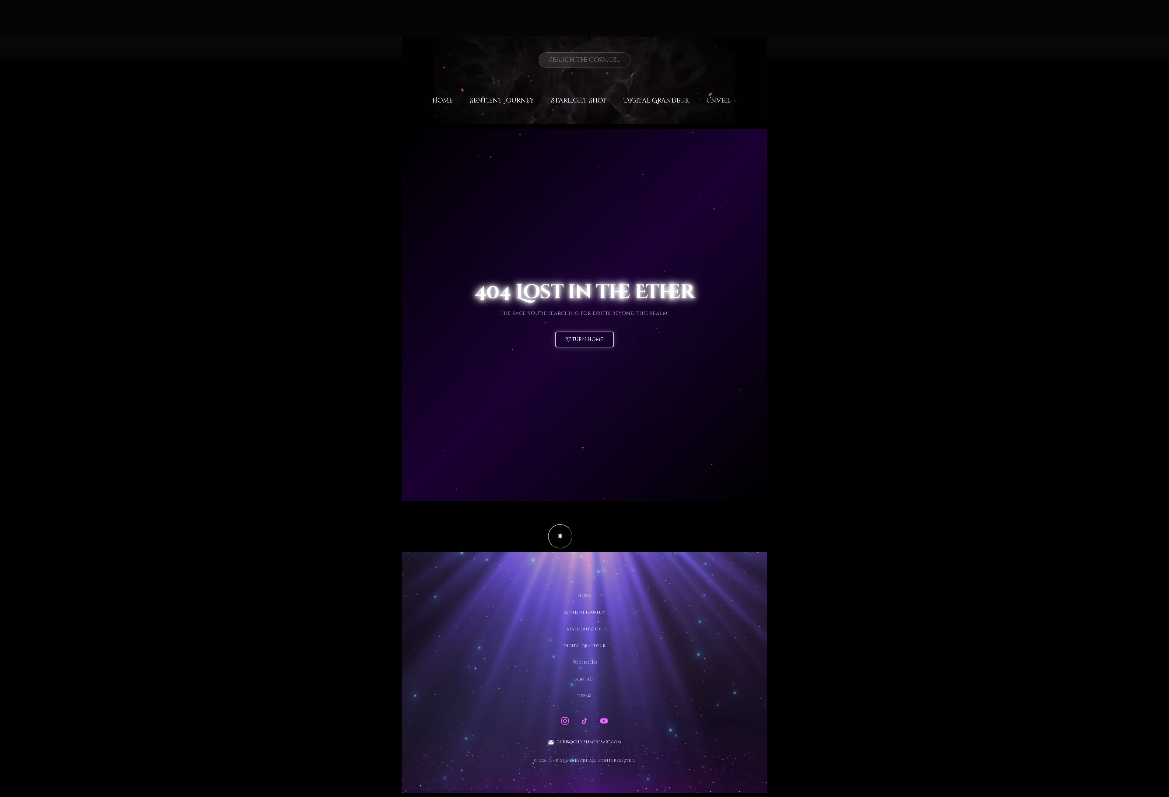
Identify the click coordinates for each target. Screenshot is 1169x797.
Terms (584, 696)
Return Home (584, 339)
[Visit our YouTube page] (604, 721)
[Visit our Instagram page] (565, 721)
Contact (584, 679)
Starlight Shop (579, 100)
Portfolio (584, 662)
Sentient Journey (502, 100)
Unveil (718, 100)
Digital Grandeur (656, 100)
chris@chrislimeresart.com (588, 742)
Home (442, 100)
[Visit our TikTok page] (584, 721)
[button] (560, 536)
